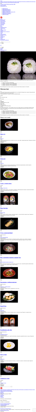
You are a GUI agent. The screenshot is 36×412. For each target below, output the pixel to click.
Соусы (1, 38)
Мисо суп (2, 134)
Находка (9, 408)
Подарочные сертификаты (26, 1)
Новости (1, 390)
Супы (1, 33)
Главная (1, 48)
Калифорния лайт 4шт (6, 330)
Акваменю (2, 24)
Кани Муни (3, 306)
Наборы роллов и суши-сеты (5, 31)
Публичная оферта (3, 405)
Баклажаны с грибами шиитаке (8, 282)
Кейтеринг (2, 2)
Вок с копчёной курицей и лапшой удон (10, 257)
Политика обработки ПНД (4, 410)
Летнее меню (2, 22)
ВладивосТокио (32, 1)
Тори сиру (3, 158)
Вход (2, 43)
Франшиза (20, 1)
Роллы (1, 26)
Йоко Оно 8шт (4, 208)
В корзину (2, 101)
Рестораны (8, 1)
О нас (1, 0)
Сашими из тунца (4, 378)
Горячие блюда (2, 28)
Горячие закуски (3, 34)
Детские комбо (2, 23)
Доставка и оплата (7, 2)
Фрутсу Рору (3, 354)
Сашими (1, 30)
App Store (1, 394)
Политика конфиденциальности (5, 403)
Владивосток (2, 408)
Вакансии (11, 1)
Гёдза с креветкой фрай (6, 232)
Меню (1, 49)
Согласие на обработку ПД (4, 404)
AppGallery (2, 397)
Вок (1, 25)
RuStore (1, 396)
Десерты (1, 35)
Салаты (1, 32)
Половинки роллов (3, 27)
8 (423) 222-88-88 (3, 5)
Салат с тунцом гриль (6, 183)
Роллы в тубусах (3, 21)
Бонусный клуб (15, 1)
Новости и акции (3, 1)
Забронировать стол (3, 6)
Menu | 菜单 (17, 2)
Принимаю (2, 411)
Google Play (2, 395)
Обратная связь (12, 2)
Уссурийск (6, 408)
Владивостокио (2, 19)
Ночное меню (2, 20)
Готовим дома (2, 39)
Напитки (1, 37)
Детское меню (2, 36)
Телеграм (1, 392)
